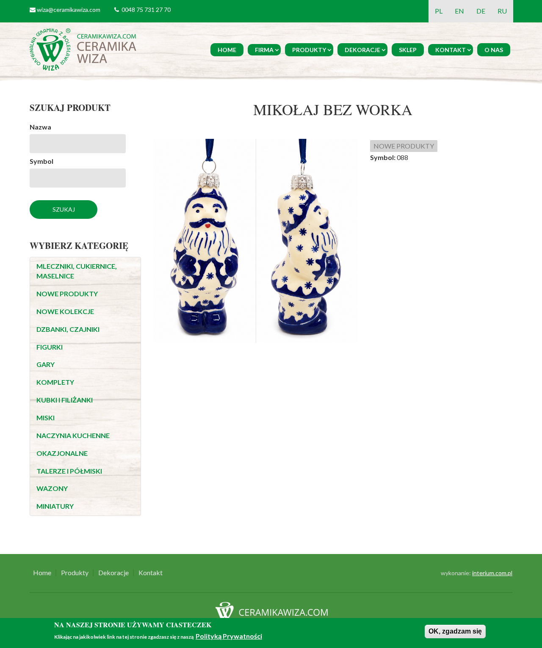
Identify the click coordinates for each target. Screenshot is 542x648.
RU (502, 11)
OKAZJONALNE (62, 453)
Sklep (408, 49)
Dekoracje (362, 49)
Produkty (309, 49)
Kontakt (450, 49)
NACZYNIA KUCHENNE (73, 435)
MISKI (45, 418)
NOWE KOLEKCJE (65, 311)
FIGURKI (49, 347)
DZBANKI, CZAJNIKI (68, 329)
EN (459, 11)
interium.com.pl (492, 572)
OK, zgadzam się (455, 631)
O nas (493, 49)
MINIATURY (55, 506)
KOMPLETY (55, 382)
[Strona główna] (84, 48)
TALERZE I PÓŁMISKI (69, 471)
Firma (264, 49)
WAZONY (52, 488)
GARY (45, 364)
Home (227, 49)
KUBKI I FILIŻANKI (64, 400)
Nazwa (40, 127)
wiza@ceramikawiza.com (68, 9)
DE (480, 11)
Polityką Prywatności (229, 636)
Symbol (41, 161)
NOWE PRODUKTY (67, 294)
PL (438, 11)
